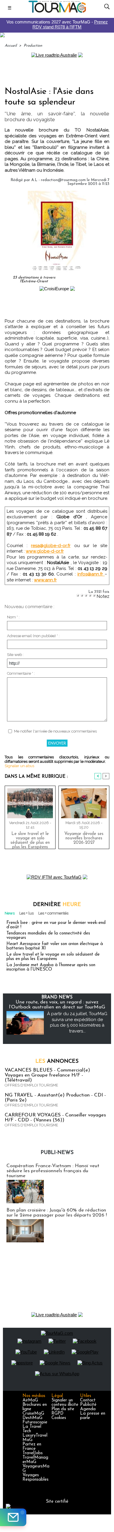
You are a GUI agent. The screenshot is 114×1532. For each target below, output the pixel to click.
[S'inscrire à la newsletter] (13, 1517)
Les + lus (26, 913)
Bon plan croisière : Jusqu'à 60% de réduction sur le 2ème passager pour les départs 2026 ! (56, 1213)
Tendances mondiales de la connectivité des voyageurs (48, 935)
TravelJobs (33, 1453)
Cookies (58, 1418)
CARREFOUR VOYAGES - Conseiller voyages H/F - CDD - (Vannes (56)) (55, 1118)
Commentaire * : (21, 673)
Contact (88, 1400)
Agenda (88, 1409)
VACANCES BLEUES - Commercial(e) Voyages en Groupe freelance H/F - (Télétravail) (47, 1075)
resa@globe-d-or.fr (50, 545)
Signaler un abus (19, 766)
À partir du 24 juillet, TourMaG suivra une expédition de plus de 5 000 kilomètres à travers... (77, 1022)
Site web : (15, 654)
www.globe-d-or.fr (45, 551)
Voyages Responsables (36, 1477)
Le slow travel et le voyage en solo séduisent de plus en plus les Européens (30, 839)
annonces (57, 1061)
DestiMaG (32, 1418)
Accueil (11, 46)
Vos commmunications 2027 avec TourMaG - (57, 24)
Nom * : (13, 617)
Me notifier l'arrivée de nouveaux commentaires (55, 731)
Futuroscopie (35, 1422)
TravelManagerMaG (35, 1459)
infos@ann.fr (91, 574)
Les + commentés (53, 913)
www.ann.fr (45, 580)
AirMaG (30, 1400)
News (10, 913)
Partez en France (32, 1446)
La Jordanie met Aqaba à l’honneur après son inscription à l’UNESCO (50, 967)
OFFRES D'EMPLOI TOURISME (31, 1085)
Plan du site (62, 1409)
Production (33, 46)
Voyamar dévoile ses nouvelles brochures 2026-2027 (83, 838)
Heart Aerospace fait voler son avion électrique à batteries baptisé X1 (54, 946)
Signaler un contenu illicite (64, 1402)
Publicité (88, 1405)
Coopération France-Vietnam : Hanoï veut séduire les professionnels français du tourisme (52, 1170)
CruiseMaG (33, 1413)
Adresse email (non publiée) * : (33, 636)
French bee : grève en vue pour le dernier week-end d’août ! (56, 925)
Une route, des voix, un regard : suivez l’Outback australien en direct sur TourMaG (57, 1005)
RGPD (57, 1413)
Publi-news (57, 1152)
